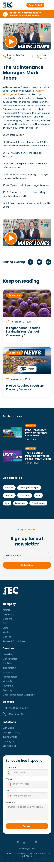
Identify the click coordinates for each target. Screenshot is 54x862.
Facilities (7, 663)
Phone (9, 778)
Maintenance (10, 676)
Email (8, 790)
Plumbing (8, 685)
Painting (7, 690)
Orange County (11, 732)
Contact (7, 636)
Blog (5, 627)
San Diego (8, 727)
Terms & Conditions (14, 641)
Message (10, 802)
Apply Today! (35, 5)
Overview (8, 654)
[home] (7, 5)
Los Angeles (9, 745)
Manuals (7, 681)
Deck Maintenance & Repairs (19, 694)
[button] (48, 5)
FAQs (5, 623)
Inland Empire (10, 736)
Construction (10, 658)
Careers (7, 618)
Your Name (11, 767)
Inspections (9, 667)
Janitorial (8, 672)
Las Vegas (8, 741)
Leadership (9, 614)
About (6, 609)
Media (6, 632)
